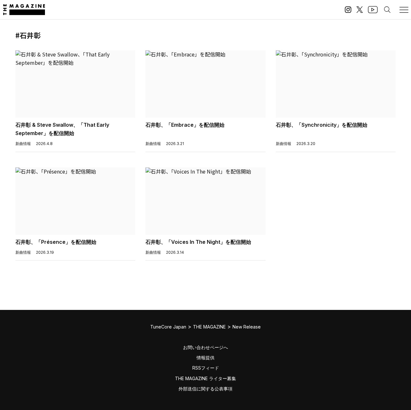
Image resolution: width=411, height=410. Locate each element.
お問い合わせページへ (205, 347)
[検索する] (387, 9)
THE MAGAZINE (209, 326)
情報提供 (205, 357)
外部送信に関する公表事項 (205, 388)
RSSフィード (205, 368)
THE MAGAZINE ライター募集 (205, 378)
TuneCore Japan (168, 326)
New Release (246, 326)
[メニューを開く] (404, 10)
